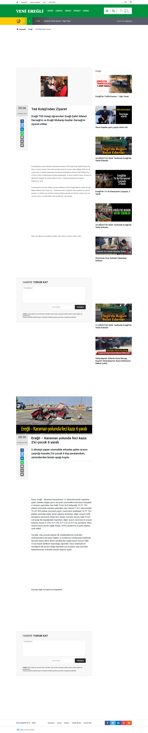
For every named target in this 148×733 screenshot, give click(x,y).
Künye (50, 11)
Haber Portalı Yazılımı (27, 730)
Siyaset (77, 11)
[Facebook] (22, 121)
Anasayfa (51, 723)
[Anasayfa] (17, 2)
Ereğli (68, 11)
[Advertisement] (8, 62)
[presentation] (24, 21)
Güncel (59, 11)
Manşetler (24, 2)
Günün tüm (124, 21)
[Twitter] (22, 125)
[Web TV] (125, 2)
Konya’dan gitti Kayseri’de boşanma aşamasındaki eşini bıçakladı (68, 21)
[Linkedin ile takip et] (118, 723)
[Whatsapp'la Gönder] (22, 133)
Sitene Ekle (52, 2)
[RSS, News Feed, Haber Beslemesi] (129, 723)
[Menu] (107, 11)
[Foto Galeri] (130, 2)
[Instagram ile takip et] (123, 723)
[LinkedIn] (22, 129)
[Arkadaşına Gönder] (22, 137)
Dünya (86, 11)
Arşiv (44, 2)
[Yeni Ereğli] (29, 11)
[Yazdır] (22, 141)
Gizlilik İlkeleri (76, 723)
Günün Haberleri (35, 2)
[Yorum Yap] (22, 145)
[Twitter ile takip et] (113, 723)
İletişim (66, 723)
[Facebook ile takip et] (107, 723)
